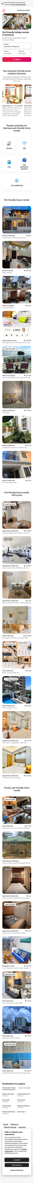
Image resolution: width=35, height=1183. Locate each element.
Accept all (17, 1160)
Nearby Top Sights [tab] (24, 1088)
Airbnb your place (23, 10)
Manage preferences (16, 1170)
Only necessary (17, 1165)
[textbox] (9, 53)
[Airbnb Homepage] (3, 10)
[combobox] (17, 46)
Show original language (18, 4)
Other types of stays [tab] (9, 1088)
